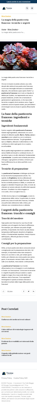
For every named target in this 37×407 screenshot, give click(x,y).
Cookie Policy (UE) (21, 378)
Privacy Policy (6, 378)
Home (3, 29)
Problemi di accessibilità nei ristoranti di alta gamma (17, 342)
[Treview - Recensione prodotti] (7, 8)
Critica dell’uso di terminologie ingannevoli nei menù (17, 331)
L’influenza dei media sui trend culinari (15, 320)
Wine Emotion (13, 29)
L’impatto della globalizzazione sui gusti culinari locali (15, 354)
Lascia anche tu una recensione (18, 2)
